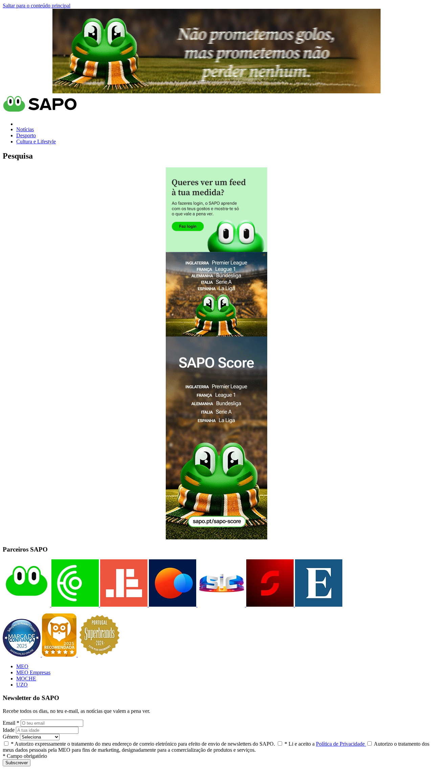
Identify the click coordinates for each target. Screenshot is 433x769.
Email (11, 723)
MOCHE (26, 678)
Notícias (25, 129)
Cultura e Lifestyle (36, 141)
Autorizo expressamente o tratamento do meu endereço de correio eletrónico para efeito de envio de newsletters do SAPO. (143, 744)
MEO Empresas (33, 672)
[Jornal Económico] (123, 605)
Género (11, 737)
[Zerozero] (171, 605)
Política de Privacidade (341, 744)
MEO (22, 666)
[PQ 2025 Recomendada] (60, 655)
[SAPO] (26, 605)
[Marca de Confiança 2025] (22, 655)
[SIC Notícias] (269, 605)
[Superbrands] (99, 655)
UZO (22, 685)
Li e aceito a (325, 744)
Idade (9, 730)
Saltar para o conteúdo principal (36, 5)
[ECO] (74, 605)
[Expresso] (318, 605)
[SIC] (220, 605)
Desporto (26, 135)
